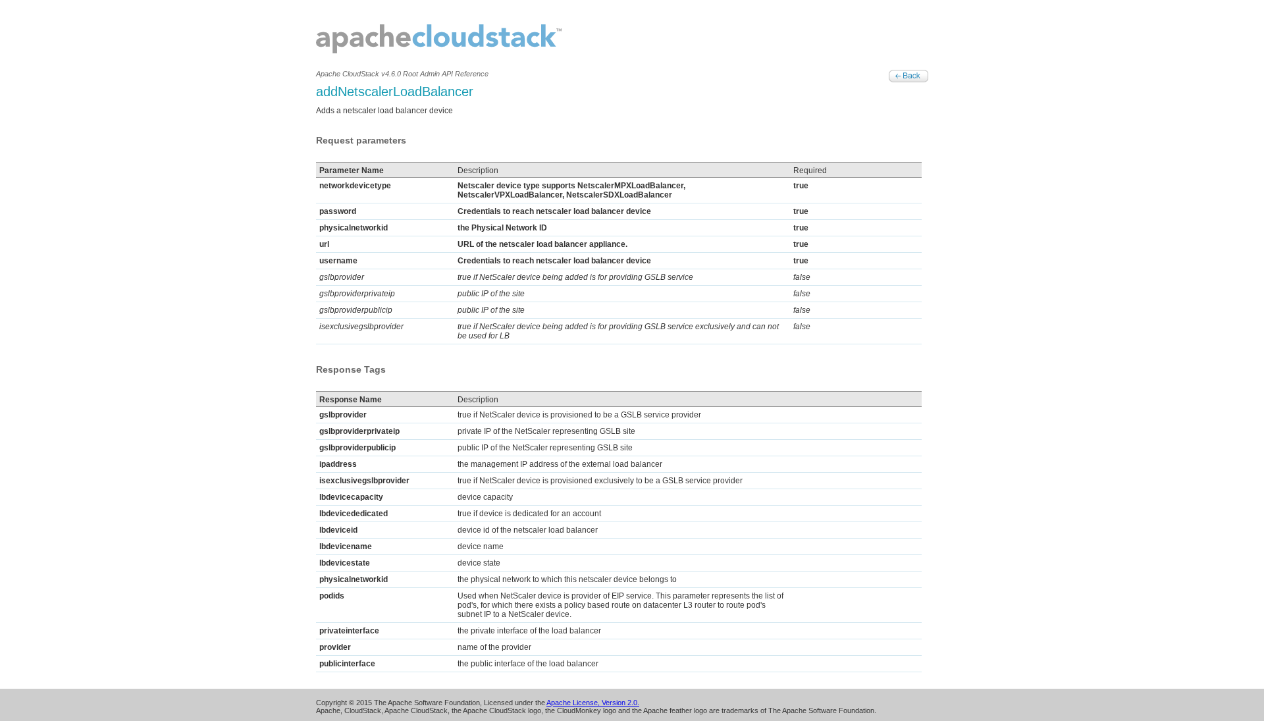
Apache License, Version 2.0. (592, 703)
